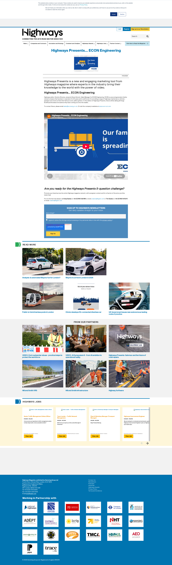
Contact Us (91, 480)
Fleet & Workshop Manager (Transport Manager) (103, 417)
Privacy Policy (83, 5)
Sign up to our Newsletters (140, 29)
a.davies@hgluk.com (97, 199)
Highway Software (116, 390)
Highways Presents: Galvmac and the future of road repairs (127, 356)
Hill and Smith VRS (29, 390)
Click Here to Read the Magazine (135, 44)
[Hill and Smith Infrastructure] (86, 373)
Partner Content (115, 44)
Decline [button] (122, 14)
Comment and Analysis (73, 44)
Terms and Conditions (95, 491)
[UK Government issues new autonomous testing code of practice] (129, 296)
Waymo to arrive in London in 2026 (79, 277)
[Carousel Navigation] (145, 443)
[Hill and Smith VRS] (42, 373)
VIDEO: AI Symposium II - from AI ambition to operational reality (84, 356)
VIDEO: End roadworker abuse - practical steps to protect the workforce (42, 356)
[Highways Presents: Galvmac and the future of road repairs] (129, 338)
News (25, 44)
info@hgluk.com (31, 494)
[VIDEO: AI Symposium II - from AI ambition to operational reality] (86, 338)
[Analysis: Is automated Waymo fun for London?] (42, 261)
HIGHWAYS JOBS (32, 401)
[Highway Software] (129, 373)
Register (126, 29)
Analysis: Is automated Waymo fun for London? (41, 277)
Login (120, 29)
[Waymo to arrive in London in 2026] (86, 261)
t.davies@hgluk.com (55, 201)
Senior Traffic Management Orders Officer (37, 416)
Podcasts (91, 484)
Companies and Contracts (38, 44)
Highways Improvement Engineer (134, 416)
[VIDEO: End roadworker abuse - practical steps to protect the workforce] (42, 338)
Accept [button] (114, 14)
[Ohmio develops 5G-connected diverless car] (86, 296)
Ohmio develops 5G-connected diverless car (83, 312)
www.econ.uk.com (105, 106)
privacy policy (107, 220)
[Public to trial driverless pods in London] (42, 296)
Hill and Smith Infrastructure (77, 390)
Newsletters (92, 482)
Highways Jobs (101, 44)
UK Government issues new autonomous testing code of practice (128, 313)
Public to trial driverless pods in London (38, 312)
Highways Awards (87, 44)
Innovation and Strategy (56, 44)
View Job (28, 436)
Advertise (91, 486)
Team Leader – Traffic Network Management (67, 417)
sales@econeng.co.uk (70, 106)
